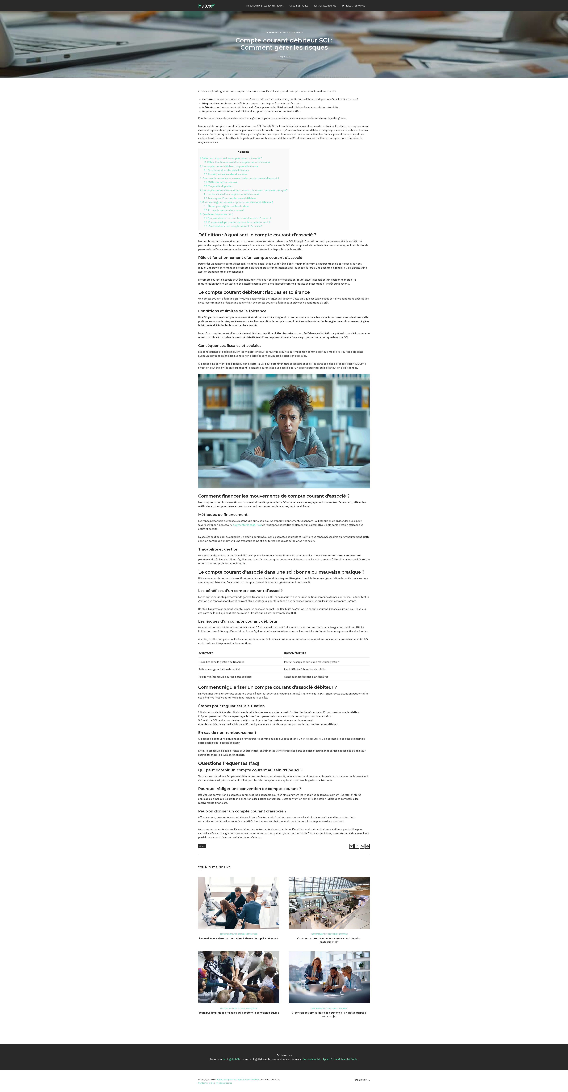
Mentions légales (224, 1083)
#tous (202, 846)
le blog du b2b (231, 1059)
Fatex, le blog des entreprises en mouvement (238, 1079)
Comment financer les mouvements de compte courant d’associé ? (239, 178)
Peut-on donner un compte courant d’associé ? (233, 226)
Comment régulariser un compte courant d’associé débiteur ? (236, 202)
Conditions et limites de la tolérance (226, 170)
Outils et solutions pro (325, 6)
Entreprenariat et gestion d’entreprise (265, 6)
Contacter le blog (206, 1083)
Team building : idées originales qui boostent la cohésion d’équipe (239, 1012)
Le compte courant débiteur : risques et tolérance (229, 166)
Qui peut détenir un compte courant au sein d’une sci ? (237, 218)
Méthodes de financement (221, 182)
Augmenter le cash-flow (247, 525)
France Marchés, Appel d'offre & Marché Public (330, 1059)
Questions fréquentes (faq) (216, 214)
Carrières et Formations (353, 6)
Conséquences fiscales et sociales (225, 174)
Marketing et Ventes (298, 6)
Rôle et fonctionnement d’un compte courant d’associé (237, 162)
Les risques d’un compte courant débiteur (230, 198)
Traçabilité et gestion (218, 186)
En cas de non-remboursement (224, 210)
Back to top (361, 1080)
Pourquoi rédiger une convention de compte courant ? (237, 222)
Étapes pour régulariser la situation (226, 206)
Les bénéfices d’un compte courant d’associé (231, 194)
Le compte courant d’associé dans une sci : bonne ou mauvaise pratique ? (244, 190)
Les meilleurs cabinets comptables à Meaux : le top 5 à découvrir (238, 938)
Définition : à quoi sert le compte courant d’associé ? (231, 158)
